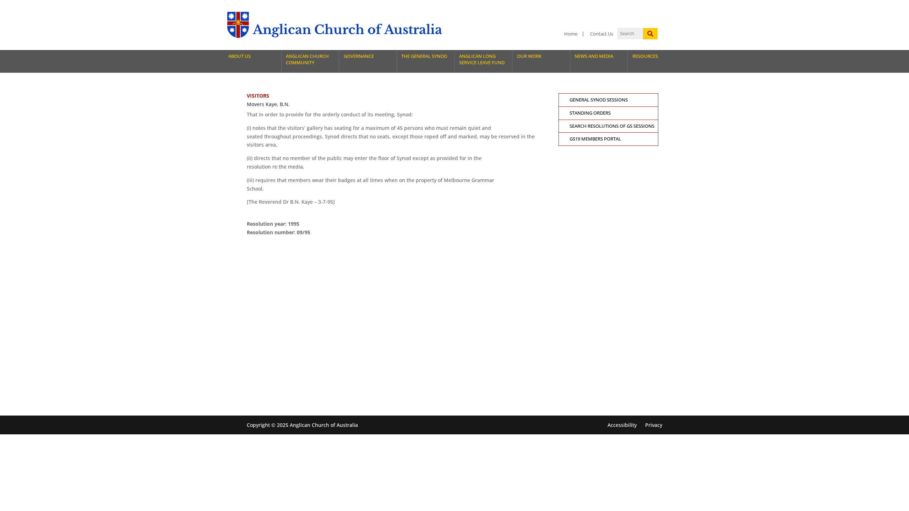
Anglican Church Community (307, 59)
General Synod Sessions (599, 100)
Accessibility (622, 425)
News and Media (594, 56)
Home (570, 34)
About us (239, 56)
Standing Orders (590, 113)
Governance (359, 56)
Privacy (653, 425)
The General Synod (424, 56)
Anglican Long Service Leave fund (482, 59)
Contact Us (601, 34)
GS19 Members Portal (595, 139)
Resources (645, 56)
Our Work (529, 56)
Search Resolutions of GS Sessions (612, 126)
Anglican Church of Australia (347, 29)
